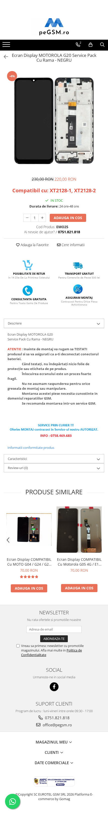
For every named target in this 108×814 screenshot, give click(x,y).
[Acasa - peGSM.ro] (54, 27)
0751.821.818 (57, 717)
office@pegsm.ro (57, 724)
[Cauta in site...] (102, 45)
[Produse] (7, 46)
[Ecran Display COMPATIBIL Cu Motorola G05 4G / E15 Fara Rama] (79, 529)
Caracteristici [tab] (17, 458)
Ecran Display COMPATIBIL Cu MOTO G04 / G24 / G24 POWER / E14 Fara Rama (29, 562)
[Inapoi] (4, 56)
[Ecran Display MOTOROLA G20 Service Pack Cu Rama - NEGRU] (54, 120)
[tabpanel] (54, 120)
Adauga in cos (68, 217)
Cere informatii (73, 244)
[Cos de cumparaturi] (90, 45)
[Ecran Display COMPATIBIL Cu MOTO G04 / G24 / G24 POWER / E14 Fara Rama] (28, 529)
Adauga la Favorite (34, 244)
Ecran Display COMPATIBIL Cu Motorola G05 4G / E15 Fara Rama (79, 562)
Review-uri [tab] (18, 468)
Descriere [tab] (15, 323)
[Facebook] (54, 686)
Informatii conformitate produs (31, 447)
